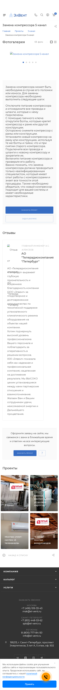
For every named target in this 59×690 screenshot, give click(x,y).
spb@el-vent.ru (32, 623)
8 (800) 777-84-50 (31, 632)
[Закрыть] (54, 663)
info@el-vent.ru (32, 635)
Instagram (33, 657)
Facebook (25, 657)
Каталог (9, 579)
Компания (10, 571)
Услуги (8, 587)
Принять (29, 684)
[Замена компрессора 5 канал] (29, 54)
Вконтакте (17, 657)
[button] (23, 62)
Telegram (41, 657)
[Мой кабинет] (47, 15)
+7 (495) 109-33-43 (31, 608)
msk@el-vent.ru (31, 611)
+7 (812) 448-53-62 (31, 620)
